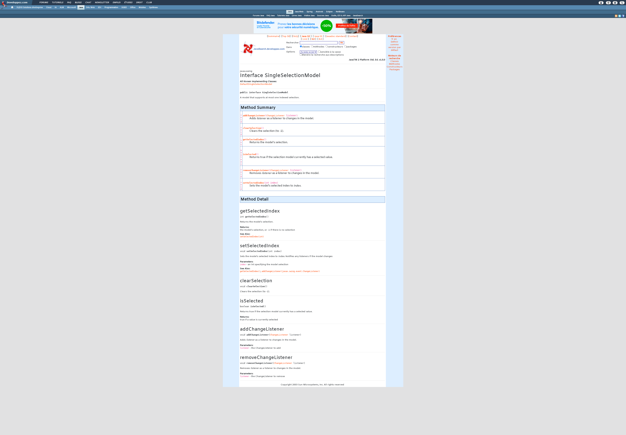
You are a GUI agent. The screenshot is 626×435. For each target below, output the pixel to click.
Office (132, 7)
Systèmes (153, 7)
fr (392, 39)
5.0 (313, 39)
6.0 (320, 39)
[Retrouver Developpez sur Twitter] (619, 16)
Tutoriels (57, 2)
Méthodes (394, 64)
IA (56, 7)
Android (319, 12)
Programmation (111, 7)
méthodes (319, 46)
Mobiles (142, 7)
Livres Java (296, 15)
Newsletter (102, 2)
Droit (139, 2)
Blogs (78, 2)
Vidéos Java (309, 15)
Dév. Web (90, 7)
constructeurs (336, 46)
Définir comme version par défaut (394, 46)
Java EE (318, 36)
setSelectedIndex (253, 183)
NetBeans (340, 12)
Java (81, 7)
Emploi (116, 2)
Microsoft (71, 7)
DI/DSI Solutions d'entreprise (30, 7)
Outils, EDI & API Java (340, 15)
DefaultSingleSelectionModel (256, 84)
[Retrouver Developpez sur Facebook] (623, 16)
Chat (88, 2)
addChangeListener (254, 115)
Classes (394, 61)
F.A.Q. (295, 36)
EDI (99, 7)
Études (128, 2)
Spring (310, 12)
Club (149, 2)
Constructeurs (394, 66)
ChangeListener (275, 115)
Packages (394, 69)
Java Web (299, 12)
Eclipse (329, 12)
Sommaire (273, 36)
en (395, 39)
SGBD (124, 7)
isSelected (249, 154)
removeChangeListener (256, 170)
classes (306, 46)
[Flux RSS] (616, 16)
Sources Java (323, 15)
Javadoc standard (336, 36)
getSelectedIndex (253, 139)
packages (351, 46)
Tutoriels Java (283, 15)
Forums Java (258, 15)
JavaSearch (358, 15)
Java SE (306, 36)
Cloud (48, 7)
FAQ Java (271, 15)
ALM (62, 7)
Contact (353, 36)
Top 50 (286, 36)
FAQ (69, 2)
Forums (43, 2)
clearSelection (252, 128)
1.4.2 (305, 39)
